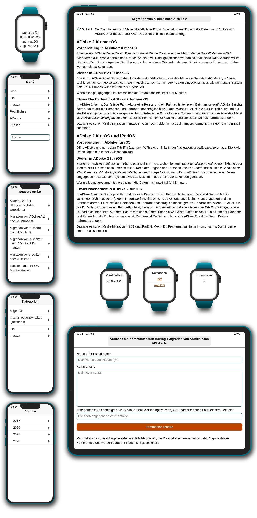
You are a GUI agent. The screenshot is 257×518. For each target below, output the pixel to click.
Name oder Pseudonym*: (94, 354)
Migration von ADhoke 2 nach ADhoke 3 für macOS (26, 243)
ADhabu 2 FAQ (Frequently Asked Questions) (22, 205)
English (15, 125)
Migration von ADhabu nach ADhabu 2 (25, 230)
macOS (15, 104)
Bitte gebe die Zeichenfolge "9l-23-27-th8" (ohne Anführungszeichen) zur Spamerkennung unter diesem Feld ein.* (156, 410)
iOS (12, 98)
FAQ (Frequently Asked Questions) (26, 320)
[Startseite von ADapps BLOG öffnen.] (30, 23)
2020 (16, 427)
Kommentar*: (86, 366)
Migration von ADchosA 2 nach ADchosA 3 (27, 219)
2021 (16, 434)
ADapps (15, 118)
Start (13, 91)
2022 (16, 441)
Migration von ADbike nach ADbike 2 (25, 257)
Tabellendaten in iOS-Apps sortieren (25, 268)
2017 (16, 420)
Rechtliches (18, 111)
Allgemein (17, 311)
